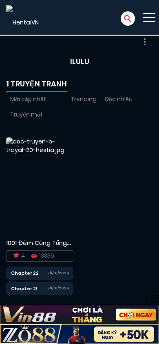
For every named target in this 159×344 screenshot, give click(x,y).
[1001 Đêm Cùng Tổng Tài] (39, 185)
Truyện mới (26, 114)
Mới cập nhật (28, 99)
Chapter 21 (24, 288)
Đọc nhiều (118, 99)
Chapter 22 (25, 273)
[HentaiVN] (22, 17)
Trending (84, 99)
